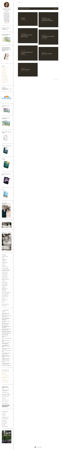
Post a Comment (25, 20)
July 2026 (4, 69)
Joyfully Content (47, 53)
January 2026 (4, 78)
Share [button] (21, 20)
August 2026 (4, 67)
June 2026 (4, 70)
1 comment (45, 39)
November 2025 (5, 81)
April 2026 (4, 73)
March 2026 (4, 75)
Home (19, 2)
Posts (4, 28)
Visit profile (6, 23)
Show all (55, 8)
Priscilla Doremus (6, 9)
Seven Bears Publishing (5, 371)
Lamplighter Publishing (5, 377)
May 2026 (4, 72)
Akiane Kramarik (4, 374)
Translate (9, 89)
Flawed (23, 19)
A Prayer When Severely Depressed (47, 19)
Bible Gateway (4, 373)
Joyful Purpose (25, 69)
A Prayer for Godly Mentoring (26, 35)
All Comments (5, 29)
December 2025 (5, 79)
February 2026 (4, 76)
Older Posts (55, 79)
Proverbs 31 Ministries (5, 380)
